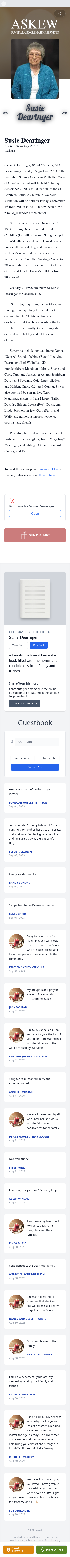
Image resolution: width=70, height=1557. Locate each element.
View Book (18, 645)
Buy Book (39, 645)
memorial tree (49, 468)
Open (35, 513)
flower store (47, 474)
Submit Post (35, 767)
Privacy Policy (25, 1540)
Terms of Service (45, 1540)
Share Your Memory (24, 703)
